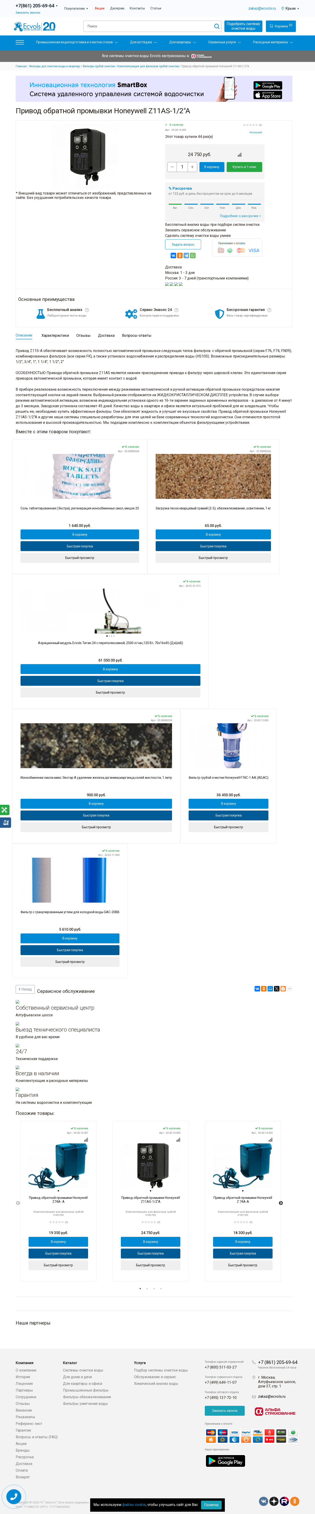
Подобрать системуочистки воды (243, 26)
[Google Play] (225, 1461)
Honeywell (256, 132)
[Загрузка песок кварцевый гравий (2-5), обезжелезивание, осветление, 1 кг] (213, 476)
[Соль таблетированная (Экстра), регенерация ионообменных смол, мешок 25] (80, 476)
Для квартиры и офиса (82, 1383)
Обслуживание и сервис (155, 1377)
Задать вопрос (183, 244)
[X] (276, 988)
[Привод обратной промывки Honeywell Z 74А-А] (243, 1165)
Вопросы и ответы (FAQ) (37, 1437)
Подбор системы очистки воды (161, 1370)
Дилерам (117, 8)
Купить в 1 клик (244, 167)
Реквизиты (25, 1417)
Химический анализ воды (156, 1383)
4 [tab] (161, 1288)
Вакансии (24, 1410)
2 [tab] (147, 1288)
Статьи (155, 8)
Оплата (22, 1470)
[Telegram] (186, 255)
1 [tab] (140, 1288)
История (23, 1377)
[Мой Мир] (270, 988)
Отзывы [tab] (83, 335)
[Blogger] (283, 988)
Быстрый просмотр (79, 558)
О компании (26, 1370)
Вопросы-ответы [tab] (137, 335)
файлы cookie (134, 1504)
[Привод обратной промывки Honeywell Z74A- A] (58, 1165)
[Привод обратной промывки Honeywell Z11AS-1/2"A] (150, 1165)
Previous (18, 1203)
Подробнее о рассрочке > (240, 216)
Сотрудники (26, 1397)
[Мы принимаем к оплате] (252, 1436)
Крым (292, 8)
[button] (20, 43)
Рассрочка (25, 1457)
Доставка (24, 1464)
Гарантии (23, 1430)
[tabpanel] (58, 1201)
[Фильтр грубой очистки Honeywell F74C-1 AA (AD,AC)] (228, 745)
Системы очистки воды (83, 1370)
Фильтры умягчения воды (85, 1403)
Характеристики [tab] (55, 335)
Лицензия (24, 1383)
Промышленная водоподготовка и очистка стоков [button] (74, 42)
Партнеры (24, 1390)
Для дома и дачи (77, 1377)
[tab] (107, 636)
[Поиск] (217, 26)
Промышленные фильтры (86, 1390)
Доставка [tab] (106, 335)
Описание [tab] (24, 335)
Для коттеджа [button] (141, 42)
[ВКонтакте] (173, 255)
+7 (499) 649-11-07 (221, 1382)
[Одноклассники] (180, 255)
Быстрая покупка (80, 546)
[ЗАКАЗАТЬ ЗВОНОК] (13, 1496)
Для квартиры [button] (180, 42)
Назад (26, 989)
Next (281, 1203)
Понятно (211, 1505)
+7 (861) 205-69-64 (277, 1362)
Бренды (23, 1450)
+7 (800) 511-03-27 (221, 1367)
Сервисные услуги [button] (222, 42)
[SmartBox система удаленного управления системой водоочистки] (154, 89)
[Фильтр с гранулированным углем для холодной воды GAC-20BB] (70, 880)
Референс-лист (29, 1423)
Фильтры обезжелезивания (87, 1397)
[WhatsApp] (193, 255)
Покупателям (76, 9)
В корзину (211, 167)
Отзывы (23, 1403)
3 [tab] (154, 1288)
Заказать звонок (28, 12)
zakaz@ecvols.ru (262, 8)
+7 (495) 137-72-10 (221, 1397)
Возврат (23, 1477)
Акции (99, 8)
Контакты (137, 8)
